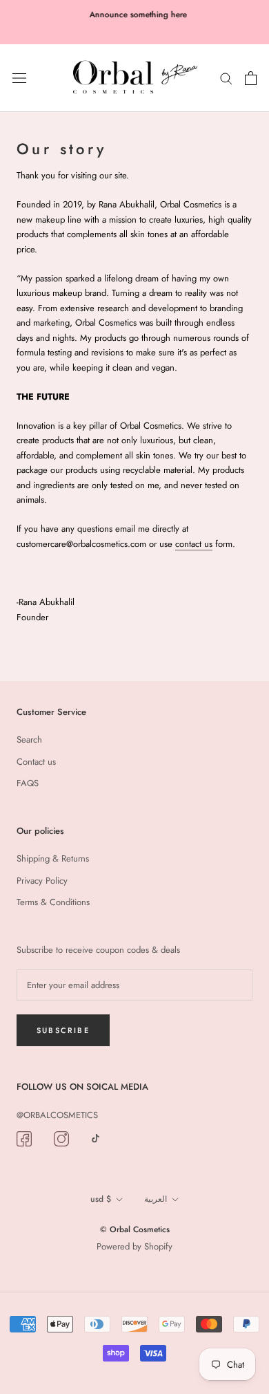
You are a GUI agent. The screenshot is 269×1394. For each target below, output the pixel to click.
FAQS (28, 783)
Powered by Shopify (134, 1246)
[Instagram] (61, 1138)
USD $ (100, 1199)
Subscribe (63, 1030)
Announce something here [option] (134, 14)
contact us (193, 543)
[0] (251, 78)
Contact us (36, 761)
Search (29, 739)
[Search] (226, 78)
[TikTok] (95, 1138)
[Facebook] (24, 1138)
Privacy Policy (42, 880)
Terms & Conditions (53, 902)
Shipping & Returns (53, 858)
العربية (155, 1199)
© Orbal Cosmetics (135, 1229)
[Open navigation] (19, 78)
